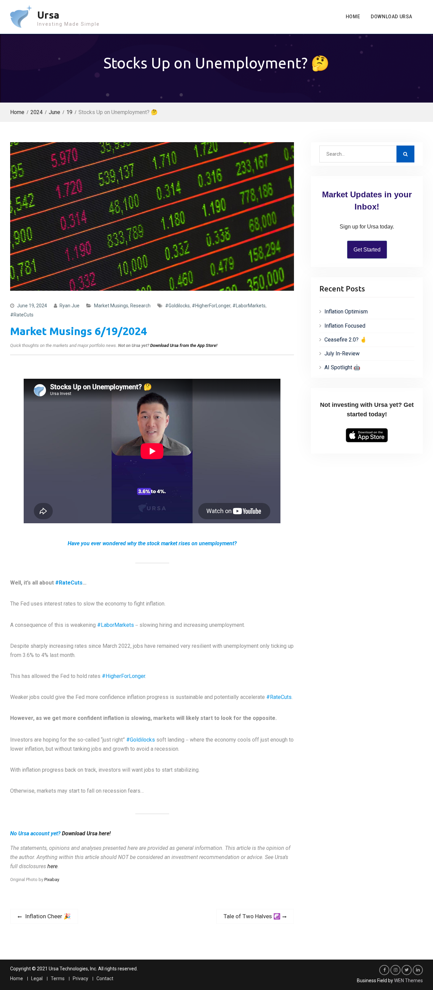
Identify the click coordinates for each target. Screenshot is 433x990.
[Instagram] (395, 970)
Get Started (367, 249)
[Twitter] (407, 970)
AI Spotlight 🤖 (342, 367)
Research (140, 305)
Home (353, 16)
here (52, 866)
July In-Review (342, 353)
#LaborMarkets (249, 305)
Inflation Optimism (346, 311)
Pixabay (51, 879)
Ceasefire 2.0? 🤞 (345, 339)
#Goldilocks (177, 305)
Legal (37, 979)
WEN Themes (408, 980)
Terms (58, 979)
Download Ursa (391, 16)
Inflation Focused (344, 326)
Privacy (80, 979)
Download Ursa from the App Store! (183, 345)
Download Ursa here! (86, 833)
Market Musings (111, 305)
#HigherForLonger (211, 305)
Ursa (48, 15)
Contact (104, 979)
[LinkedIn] (418, 970)
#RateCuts (21, 314)
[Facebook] (384, 970)
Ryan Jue (69, 305)
